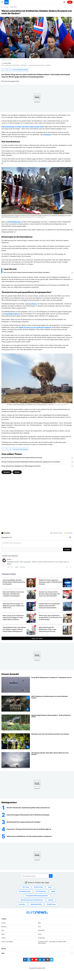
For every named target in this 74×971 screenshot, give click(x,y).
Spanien (50, 900)
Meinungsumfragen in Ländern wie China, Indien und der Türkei (22, 126)
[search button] (51, 876)
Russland (6, 472)
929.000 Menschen (14, 222)
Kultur (40, 934)
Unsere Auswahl (10, 674)
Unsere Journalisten (7, 941)
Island (50, 887)
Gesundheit (41, 930)
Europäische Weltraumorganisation (37, 895)
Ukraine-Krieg (38, 887)
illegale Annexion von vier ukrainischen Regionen (35, 327)
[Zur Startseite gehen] (6, 2)
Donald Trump (51, 904)
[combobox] (37, 876)
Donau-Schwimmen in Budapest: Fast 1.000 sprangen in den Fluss (21, 466)
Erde (39, 926)
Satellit (53, 891)
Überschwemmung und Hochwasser (32, 900)
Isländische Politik (36, 904)
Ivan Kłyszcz (32, 304)
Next (2, 930)
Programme (41, 938)
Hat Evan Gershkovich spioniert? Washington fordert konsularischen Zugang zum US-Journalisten (30, 462)
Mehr (3, 953)
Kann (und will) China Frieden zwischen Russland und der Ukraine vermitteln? (27, 272)
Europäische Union (25, 891)
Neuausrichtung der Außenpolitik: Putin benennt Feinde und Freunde (21, 457)
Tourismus (21, 904)
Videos (3, 938)
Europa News (13, 7)
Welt (39, 923)
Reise (3, 934)
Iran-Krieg (25, 887)
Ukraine (17, 472)
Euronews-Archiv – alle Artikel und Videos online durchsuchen (52, 942)
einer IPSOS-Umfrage (12, 314)
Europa (6, 7)
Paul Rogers (47, 134)
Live (70, 2)
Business (4, 926)
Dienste (3, 948)
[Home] (2, 7)
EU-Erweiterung (41, 891)
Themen (3, 919)
